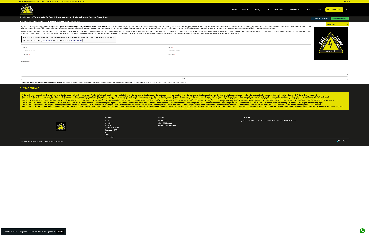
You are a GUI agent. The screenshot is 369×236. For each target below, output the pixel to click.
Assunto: (171, 54)
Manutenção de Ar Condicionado (34, 103)
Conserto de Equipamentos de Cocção (234, 95)
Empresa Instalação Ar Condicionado (285, 97)
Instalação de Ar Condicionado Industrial (269, 99)
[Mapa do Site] (315, 141)
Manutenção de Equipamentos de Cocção (37, 105)
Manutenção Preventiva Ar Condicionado (199, 105)
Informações (109, 137)
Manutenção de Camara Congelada (330, 106)
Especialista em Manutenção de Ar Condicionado (118, 99)
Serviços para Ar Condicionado (281, 106)
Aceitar (60, 232)
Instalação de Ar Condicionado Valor (169, 101)
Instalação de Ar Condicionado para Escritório (74, 101)
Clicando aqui (77, 40)
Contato (319, 10)
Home (234, 10)
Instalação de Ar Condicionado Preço (107, 101)
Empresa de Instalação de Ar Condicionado (155, 97)
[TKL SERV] (61, 126)
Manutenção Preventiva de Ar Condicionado (232, 105)
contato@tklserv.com (78, 1)
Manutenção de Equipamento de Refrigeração (306, 103)
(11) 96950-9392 (166, 123)
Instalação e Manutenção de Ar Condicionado (256, 101)
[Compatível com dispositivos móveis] (333, 141)
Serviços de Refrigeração (259, 106)
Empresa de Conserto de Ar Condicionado (122, 97)
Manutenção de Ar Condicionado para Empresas (99, 103)
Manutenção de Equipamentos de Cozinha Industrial (73, 105)
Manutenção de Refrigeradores (106, 105)
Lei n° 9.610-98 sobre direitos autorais (177, 82)
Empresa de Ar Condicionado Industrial (302, 95)
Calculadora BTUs (295, 10)
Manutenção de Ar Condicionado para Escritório (137, 103)
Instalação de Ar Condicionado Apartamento (203, 99)
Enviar (184, 78)
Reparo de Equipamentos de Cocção (160, 106)
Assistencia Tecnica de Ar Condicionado (97, 95)
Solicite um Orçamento (321, 18)
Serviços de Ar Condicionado (237, 106)
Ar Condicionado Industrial (32, 95)
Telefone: (26, 54)
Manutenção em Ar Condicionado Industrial (136, 105)
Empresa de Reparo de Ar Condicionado (255, 97)
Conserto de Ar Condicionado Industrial (170, 95)
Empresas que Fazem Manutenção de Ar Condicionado (42, 99)
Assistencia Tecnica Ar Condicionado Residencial (61, 95)
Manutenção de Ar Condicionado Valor (236, 103)
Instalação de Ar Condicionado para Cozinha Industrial (306, 99)
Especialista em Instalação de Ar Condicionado (81, 99)
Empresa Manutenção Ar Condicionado (315, 97)
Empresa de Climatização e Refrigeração (90, 97)
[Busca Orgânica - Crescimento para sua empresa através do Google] (342, 141)
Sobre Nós (246, 10)
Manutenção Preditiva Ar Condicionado (167, 105)
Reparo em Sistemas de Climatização (211, 106)
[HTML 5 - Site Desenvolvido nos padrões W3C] (320, 141)
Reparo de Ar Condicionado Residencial (98, 106)
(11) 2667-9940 (64, 1)
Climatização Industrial (121, 95)
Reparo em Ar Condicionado (185, 106)
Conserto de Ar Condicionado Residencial (202, 95)
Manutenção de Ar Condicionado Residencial (204, 103)
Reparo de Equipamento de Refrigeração (130, 106)
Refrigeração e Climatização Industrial (69, 106)
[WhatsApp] (349, 1)
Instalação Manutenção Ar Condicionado (290, 101)
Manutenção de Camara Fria (305, 106)
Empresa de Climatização (64, 97)
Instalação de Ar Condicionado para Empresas (39, 101)
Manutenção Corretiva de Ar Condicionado (322, 101)
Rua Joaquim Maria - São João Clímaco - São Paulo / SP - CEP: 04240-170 (269, 121)
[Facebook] (345, 1)
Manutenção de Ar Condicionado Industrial (64, 103)
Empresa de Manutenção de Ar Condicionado (222, 97)
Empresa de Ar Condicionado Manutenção (37, 97)
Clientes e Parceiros (275, 10)
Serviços (258, 10)
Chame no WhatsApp (340, 18)
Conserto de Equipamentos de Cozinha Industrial (268, 95)
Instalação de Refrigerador (227, 101)
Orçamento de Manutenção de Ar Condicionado (303, 105)
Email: (170, 47)
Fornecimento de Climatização (149, 99)
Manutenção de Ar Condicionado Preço (171, 103)
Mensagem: (25, 61)
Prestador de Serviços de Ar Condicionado (37, 106)
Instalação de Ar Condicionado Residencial (138, 101)
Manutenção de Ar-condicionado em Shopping (270, 103)
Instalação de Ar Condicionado (174, 99)
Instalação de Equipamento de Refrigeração (200, 101)
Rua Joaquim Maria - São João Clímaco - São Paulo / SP (38, 1)
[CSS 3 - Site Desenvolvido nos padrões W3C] (327, 141)
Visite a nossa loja (334, 10)
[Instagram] (347, 1)
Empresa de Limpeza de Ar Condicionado (188, 97)
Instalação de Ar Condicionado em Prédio (237, 99)
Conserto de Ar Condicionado (143, 95)
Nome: (25, 47)
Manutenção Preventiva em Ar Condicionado (267, 105)
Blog (308, 10)
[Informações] (346, 9)
